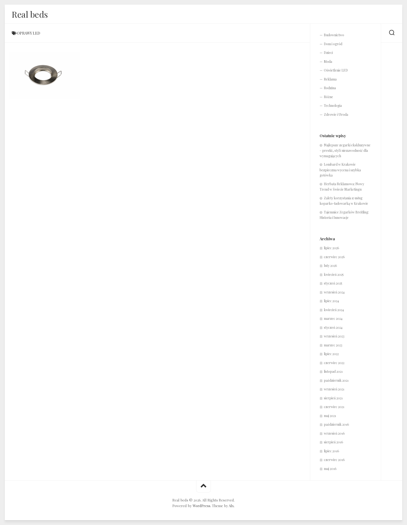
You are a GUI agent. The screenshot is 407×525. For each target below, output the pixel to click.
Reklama (330, 79)
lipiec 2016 (331, 451)
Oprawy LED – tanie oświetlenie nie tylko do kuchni (47, 91)
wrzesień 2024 (334, 292)
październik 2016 (336, 424)
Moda (328, 61)
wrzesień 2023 (334, 336)
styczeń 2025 (333, 283)
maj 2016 (330, 468)
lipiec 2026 (331, 248)
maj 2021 (330, 415)
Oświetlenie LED (336, 70)
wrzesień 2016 (334, 433)
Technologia (333, 105)
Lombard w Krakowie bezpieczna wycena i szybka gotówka (340, 169)
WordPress (201, 505)
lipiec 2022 (331, 354)
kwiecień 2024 (334, 310)
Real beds (30, 14)
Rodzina (330, 88)
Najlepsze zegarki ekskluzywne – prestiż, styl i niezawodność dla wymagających (345, 150)
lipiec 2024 (331, 301)
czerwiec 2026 (334, 257)
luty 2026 (330, 265)
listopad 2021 (333, 371)
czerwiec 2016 (334, 459)
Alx (231, 505)
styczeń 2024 (333, 327)
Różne (328, 97)
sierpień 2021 (333, 398)
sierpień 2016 (333, 442)
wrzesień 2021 (334, 389)
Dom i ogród (333, 44)
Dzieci (328, 52)
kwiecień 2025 (334, 274)
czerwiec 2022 (334, 363)
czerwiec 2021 (334, 407)
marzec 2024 (333, 318)
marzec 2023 (333, 345)
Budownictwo (334, 35)
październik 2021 (336, 380)
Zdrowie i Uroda (336, 114)
